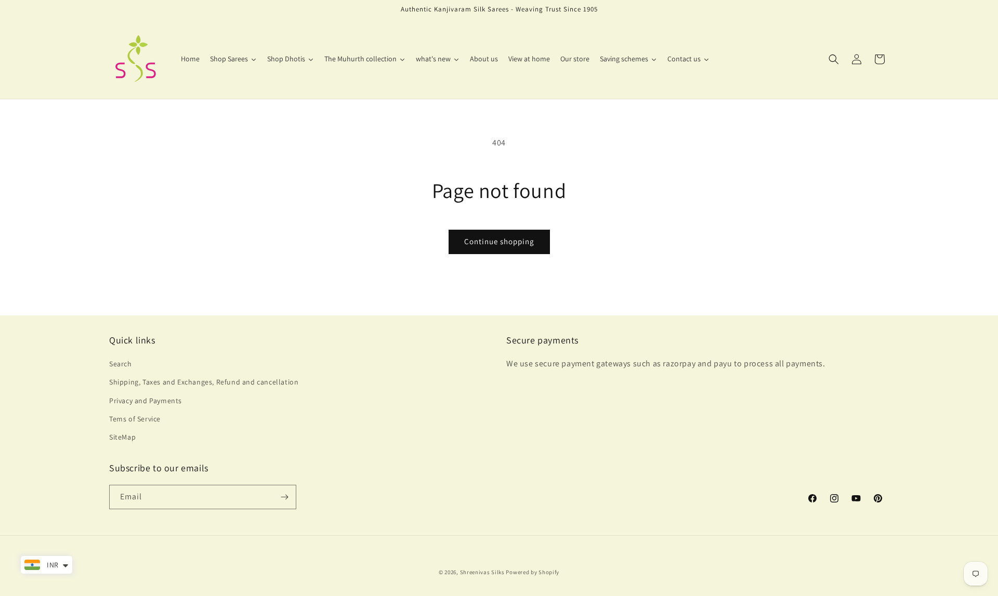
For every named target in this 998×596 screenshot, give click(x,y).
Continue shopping (499, 241)
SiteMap (122, 437)
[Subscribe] (284, 497)
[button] (833, 59)
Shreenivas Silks (482, 572)
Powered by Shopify (532, 572)
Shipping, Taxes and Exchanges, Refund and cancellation (203, 382)
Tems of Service (135, 418)
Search (120, 363)
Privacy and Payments (145, 400)
